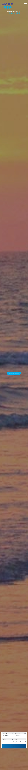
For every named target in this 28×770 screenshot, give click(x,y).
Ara (14, 746)
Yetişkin (8, 739)
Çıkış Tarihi (20, 733)
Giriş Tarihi (8, 733)
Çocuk (20, 739)
